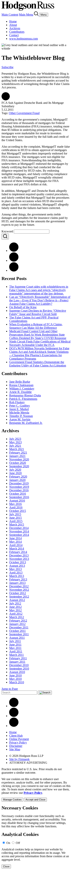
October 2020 (17, 462)
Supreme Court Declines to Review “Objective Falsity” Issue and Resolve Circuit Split (37, 312)
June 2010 (15, 675)
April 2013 (15, 572)
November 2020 (19, 459)
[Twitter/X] (13, 715)
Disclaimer (15, 746)
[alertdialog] (36, 836)
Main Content (10, 14)
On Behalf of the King (22, 307)
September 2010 (19, 668)
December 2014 (19, 528)
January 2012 (17, 624)
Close (6, 866)
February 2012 (18, 620)
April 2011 (15, 651)
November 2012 (19, 589)
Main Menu (26, 14)
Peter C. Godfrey (19, 405)
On (8, 842)
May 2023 (15, 442)
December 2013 (19, 555)
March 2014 (16, 548)
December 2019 (19, 483)
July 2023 (15, 438)
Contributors (16, 31)
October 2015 (17, 510)
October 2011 (17, 630)
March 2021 (16, 449)
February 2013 (18, 579)
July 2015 (15, 514)
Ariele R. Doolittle (20, 392)
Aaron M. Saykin (19, 419)
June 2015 (15, 517)
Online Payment (19, 739)
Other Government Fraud (24, 113)
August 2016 (17, 500)
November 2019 (19, 486)
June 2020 (15, 473)
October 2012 (17, 593)
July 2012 (15, 603)
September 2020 (19, 466)
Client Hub (16, 735)
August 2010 (17, 672)
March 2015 (16, 524)
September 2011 (19, 634)
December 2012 (19, 586)
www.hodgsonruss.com (23, 38)
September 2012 (19, 596)
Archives (14, 28)
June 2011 (15, 644)
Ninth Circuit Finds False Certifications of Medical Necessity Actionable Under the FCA (39, 343)
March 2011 (16, 654)
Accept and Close (35, 799)
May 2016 (15, 504)
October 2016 (17, 493)
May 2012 (15, 610)
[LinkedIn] (13, 260)
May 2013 (15, 569)
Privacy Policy (18, 742)
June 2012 (15, 606)
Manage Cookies (12, 799)
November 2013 (19, 558)
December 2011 (18, 627)
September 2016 (19, 497)
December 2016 (19, 490)
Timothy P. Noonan (21, 416)
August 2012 (17, 600)
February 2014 (18, 552)
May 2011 (15, 648)
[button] (6, 99)
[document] (36, 836)
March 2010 (16, 682)
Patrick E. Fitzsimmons (23, 398)
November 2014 (19, 531)
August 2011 (17, 637)
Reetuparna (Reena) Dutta (25, 395)
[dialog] (36, 789)
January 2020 (17, 480)
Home (13, 21)
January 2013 (17, 582)
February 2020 (18, 476)
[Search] (36, 14)
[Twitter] (13, 270)
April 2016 (15, 507)
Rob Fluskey (17, 402)
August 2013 (17, 565)
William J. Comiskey (21, 388)
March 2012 (16, 617)
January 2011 (17, 661)
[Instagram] (13, 725)
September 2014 (19, 534)
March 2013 (16, 576)
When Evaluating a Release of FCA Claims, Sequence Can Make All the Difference (36, 326)
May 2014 (15, 541)
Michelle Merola (19, 412)
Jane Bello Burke (19, 381)
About (13, 24)
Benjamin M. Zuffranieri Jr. (25, 422)
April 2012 (15, 613)
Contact (14, 35)
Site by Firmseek (19, 759)
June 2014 (15, 538)
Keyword (7, 231)
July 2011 (15, 641)
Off (18, 842)
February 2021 (18, 452)
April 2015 (15, 521)
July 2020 (15, 469)
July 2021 (15, 445)
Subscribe (7, 67)
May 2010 (15, 678)
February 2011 (18, 658)
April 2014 (15, 545)
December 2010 (19, 665)
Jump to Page (10, 688)
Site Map (14, 749)
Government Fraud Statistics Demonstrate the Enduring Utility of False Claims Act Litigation (37, 363)
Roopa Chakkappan (21, 385)
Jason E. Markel (19, 409)
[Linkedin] (13, 706)
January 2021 (17, 456)
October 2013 (17, 562)
